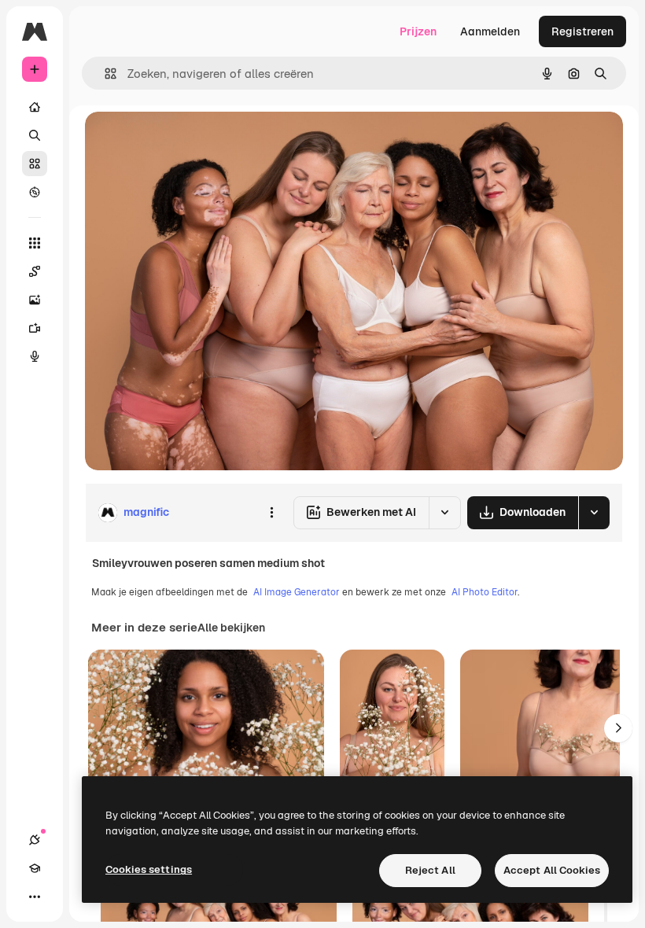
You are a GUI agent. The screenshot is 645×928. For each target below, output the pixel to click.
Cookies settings (148, 869)
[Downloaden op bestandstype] (594, 512)
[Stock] (34, 163)
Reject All (430, 870)
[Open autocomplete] (104, 73)
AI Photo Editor (485, 592)
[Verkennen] (34, 191)
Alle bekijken (231, 628)
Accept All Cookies (551, 870)
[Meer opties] (271, 512)
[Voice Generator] (34, 356)
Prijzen (418, 31)
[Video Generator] (34, 328)
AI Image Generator (296, 592)
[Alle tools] (34, 243)
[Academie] (34, 868)
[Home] (34, 107)
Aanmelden (490, 31)
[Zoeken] (34, 135)
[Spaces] (34, 271)
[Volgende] (618, 728)
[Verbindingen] (34, 840)
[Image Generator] (34, 299)
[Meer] (34, 896)
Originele (188, 141)
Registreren (582, 31)
